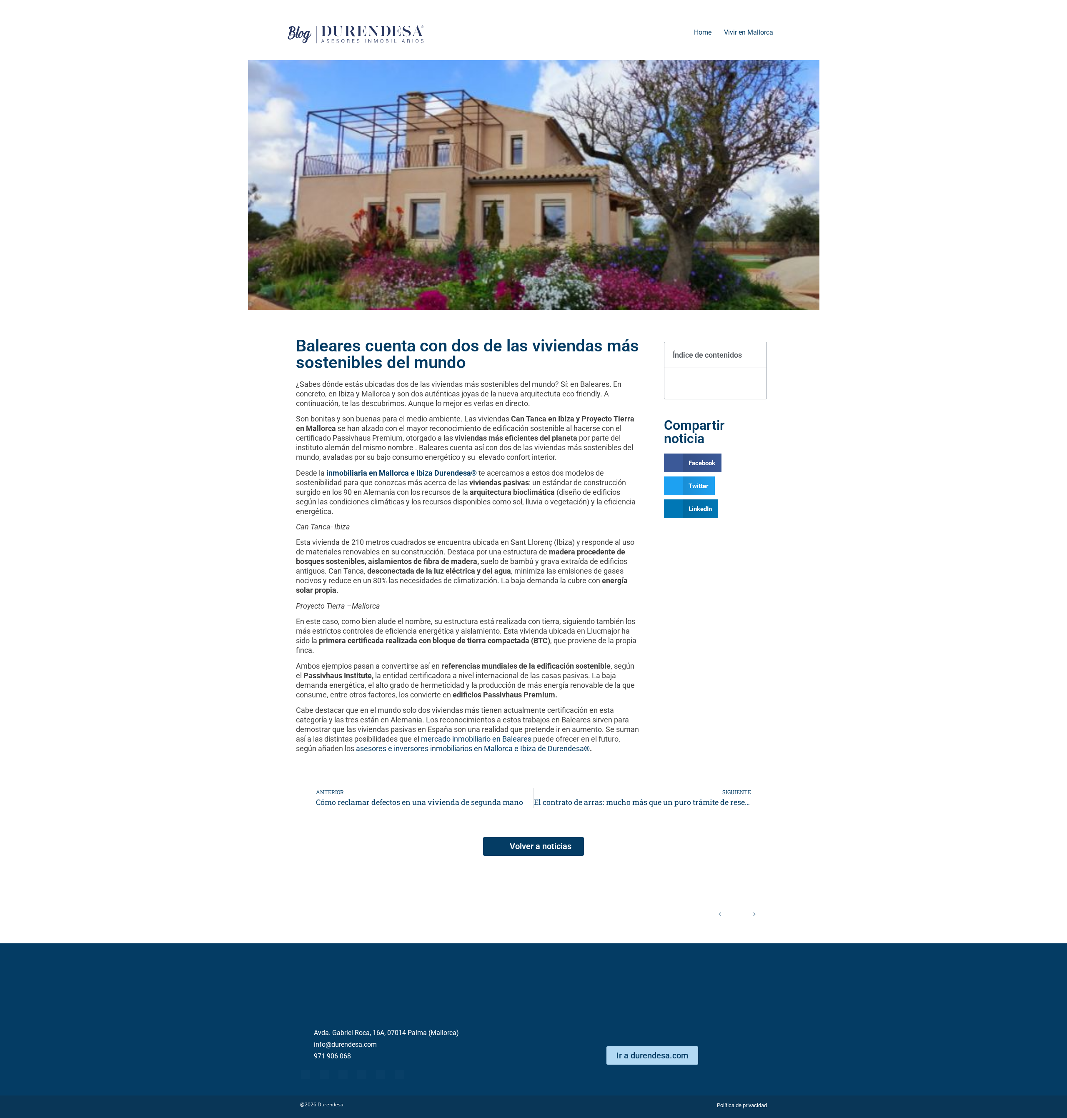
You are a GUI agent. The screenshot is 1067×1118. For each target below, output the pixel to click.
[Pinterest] (380, 1074)
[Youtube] (343, 1074)
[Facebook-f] (305, 1074)
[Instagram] (399, 1074)
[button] (755, 355)
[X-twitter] (324, 1074)
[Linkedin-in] (361, 1074)
